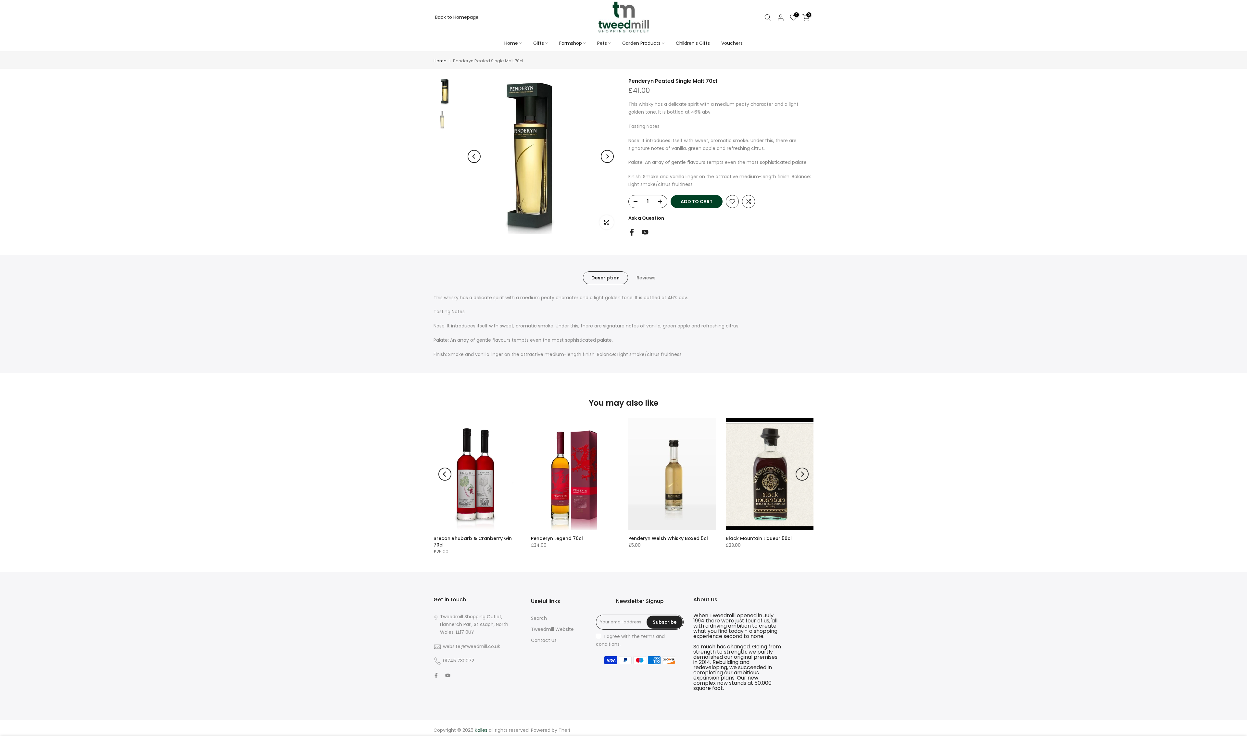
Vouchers (732, 43)
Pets (602, 43)
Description (605, 277)
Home (511, 43)
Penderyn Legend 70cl (557, 538)
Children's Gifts (693, 43)
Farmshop (570, 43)
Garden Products (641, 43)
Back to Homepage (457, 17)
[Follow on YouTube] (645, 232)
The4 (565, 730)
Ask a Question (646, 218)
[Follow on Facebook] (631, 232)
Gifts (538, 43)
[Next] (607, 156)
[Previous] (474, 156)
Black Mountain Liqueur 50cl (759, 538)
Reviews (646, 277)
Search (539, 618)
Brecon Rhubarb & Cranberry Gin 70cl (473, 541)
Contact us (544, 640)
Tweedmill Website (552, 629)
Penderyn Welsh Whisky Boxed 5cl (668, 538)
